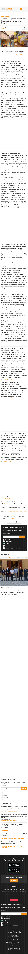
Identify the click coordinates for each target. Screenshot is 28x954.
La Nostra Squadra (14, 889)
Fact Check (14, 938)
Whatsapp (4, 891)
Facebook (5, 498)
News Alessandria (8, 541)
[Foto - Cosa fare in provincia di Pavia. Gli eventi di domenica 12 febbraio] (14, 39)
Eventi (2, 838)
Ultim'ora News (11, 891)
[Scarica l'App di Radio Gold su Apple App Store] (14, 865)
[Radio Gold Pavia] (6, 9)
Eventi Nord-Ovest (8, 546)
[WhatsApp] (22, 859)
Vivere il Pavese (4, 16)
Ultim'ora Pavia (7, 893)
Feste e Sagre (7, 838)
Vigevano (15, 811)
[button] (26, 557)
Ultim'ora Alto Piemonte (18, 893)
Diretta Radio (15, 895)
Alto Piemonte (8, 846)
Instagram (12, 498)
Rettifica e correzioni (14, 939)
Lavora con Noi (14, 897)
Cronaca (2, 589)
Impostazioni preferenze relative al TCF (14, 942)
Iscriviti (22, 537)
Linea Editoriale (14, 935)
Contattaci (14, 899)
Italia (6, 830)
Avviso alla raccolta (14, 945)
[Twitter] (9, 859)
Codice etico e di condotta (14, 934)
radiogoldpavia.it (7, 379)
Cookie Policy (17, 931)
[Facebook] (5, 859)
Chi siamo (6, 889)
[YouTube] (12, 859)
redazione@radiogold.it (18, 951)
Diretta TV (22, 895)
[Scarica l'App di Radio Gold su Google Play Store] (14, 870)
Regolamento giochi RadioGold (14, 936)
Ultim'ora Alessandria (21, 891)
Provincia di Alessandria (17, 846)
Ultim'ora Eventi (7, 895)
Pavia (9, 16)
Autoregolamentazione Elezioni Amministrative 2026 (14, 941)
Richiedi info (14, 880)
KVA (17, 952)
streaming (20, 502)
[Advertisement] (14, 135)
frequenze (6, 504)
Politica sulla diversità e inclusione (14, 932)
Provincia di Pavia (9, 811)
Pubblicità (21, 889)
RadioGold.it (17, 948)
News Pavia (7, 543)
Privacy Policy (17, 548)
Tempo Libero (13, 838)
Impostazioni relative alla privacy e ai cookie (14, 943)
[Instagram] (15, 859)
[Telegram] (19, 859)
